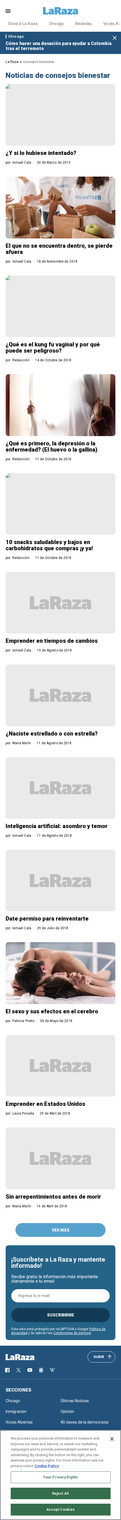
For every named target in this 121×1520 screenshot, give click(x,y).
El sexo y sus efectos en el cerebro (52, 1011)
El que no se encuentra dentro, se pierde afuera (59, 248)
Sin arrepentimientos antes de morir (53, 1196)
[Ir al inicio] (28, 1357)
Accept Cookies (60, 1509)
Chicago (56, 23)
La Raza (12, 62)
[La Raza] (60, 11)
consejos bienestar (38, 62)
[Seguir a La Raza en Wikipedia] (52, 1370)
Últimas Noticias (74, 1401)
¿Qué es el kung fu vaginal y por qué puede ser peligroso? (53, 347)
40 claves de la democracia (84, 1422)
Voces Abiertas (19, 1422)
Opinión (67, 1411)
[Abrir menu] (8, 11)
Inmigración (16, 1411)
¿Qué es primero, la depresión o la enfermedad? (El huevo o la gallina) (51, 446)
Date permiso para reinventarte (47, 918)
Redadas (83, 23)
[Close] (112, 1439)
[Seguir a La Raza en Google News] (41, 1370)
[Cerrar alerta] (114, 38)
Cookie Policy (47, 1466)
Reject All (60, 1493)
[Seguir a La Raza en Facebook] (7, 1370)
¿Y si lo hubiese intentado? (41, 153)
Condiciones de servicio (72, 1333)
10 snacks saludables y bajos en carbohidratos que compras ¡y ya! (49, 545)
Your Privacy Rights (60, 1477)
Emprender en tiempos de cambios (52, 640)
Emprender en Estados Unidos (45, 1103)
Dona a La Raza (23, 23)
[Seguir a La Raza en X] (18, 1370)
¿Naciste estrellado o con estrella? (52, 733)
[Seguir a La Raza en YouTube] (29, 1370)
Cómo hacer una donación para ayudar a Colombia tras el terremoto (58, 46)
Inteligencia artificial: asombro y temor (56, 826)
